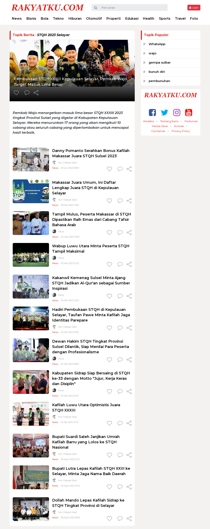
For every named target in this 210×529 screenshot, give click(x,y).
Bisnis (31, 19)
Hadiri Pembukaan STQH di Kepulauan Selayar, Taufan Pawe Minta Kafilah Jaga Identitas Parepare (91, 315)
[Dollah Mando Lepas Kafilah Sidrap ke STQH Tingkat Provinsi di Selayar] (31, 509)
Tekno (58, 19)
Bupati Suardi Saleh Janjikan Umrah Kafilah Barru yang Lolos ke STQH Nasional (86, 442)
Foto (194, 19)
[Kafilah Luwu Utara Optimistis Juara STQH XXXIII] (31, 413)
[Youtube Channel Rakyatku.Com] (188, 112)
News (17, 19)
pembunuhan (159, 81)
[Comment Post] (27, 93)
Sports (164, 19)
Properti (113, 19)
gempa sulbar (160, 62)
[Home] (48, 7)
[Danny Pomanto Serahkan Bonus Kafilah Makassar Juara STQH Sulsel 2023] (31, 159)
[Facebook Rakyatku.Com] (152, 112)
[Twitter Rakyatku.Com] (164, 112)
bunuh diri (157, 72)
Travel (180, 19)
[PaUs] (54, 232)
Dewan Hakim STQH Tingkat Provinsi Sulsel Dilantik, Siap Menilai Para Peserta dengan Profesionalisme (90, 346)
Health (148, 19)
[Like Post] (17, 93)
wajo (152, 53)
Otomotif (94, 19)
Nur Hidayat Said (67, 162)
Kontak (179, 126)
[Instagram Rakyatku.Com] (176, 112)
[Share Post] (36, 93)
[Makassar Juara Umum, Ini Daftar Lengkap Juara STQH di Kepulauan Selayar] (31, 191)
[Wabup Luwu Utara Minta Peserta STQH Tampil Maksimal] (31, 255)
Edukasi (131, 19)
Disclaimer (158, 131)
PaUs (61, 231)
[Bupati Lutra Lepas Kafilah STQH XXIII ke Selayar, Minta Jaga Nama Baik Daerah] (31, 477)
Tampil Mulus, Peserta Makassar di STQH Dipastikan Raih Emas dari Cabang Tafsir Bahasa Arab (91, 219)
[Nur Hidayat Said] (54, 163)
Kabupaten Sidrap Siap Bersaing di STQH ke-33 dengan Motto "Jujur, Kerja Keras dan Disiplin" (91, 378)
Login (195, 7)
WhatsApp (157, 44)
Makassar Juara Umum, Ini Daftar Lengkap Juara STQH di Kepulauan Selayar (85, 187)
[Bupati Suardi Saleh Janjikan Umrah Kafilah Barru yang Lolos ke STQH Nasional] (31, 445)
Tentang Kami (169, 121)
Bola (44, 19)
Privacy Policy (181, 131)
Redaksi (148, 121)
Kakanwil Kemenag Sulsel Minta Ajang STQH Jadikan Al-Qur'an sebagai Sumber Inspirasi (91, 283)
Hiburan (75, 19)
